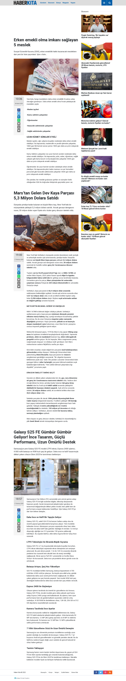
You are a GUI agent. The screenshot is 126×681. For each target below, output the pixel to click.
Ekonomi (51, 3)
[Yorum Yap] (18, 130)
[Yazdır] (18, 127)
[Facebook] (18, 110)
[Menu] (104, 3)
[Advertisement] (46, 23)
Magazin (66, 3)
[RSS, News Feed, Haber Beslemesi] (110, 672)
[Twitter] (18, 113)
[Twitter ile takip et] (100, 672)
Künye (50, 672)
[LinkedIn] (18, 116)
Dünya (58, 3)
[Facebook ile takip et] (96, 672)
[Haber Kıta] (25, 3)
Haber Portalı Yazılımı (23, 678)
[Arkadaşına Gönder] (18, 123)
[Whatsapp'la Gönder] (18, 120)
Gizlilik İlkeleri (65, 672)
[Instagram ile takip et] (105, 672)
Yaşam (73, 3)
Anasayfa (43, 672)
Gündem (43, 3)
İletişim (57, 672)
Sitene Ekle (74, 672)
